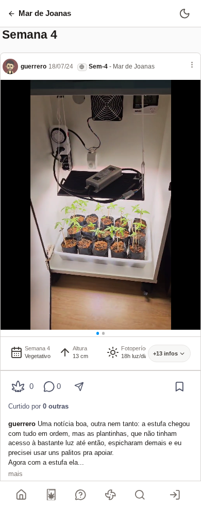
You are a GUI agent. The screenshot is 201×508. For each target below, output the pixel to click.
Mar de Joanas (134, 66)
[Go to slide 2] (103, 333)
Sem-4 (98, 66)
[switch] (184, 13)
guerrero (33, 66)
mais (15, 474)
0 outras (56, 406)
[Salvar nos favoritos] (180, 387)
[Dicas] (110, 494)
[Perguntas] (81, 494)
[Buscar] (140, 494)
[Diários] (51, 494)
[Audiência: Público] (82, 67)
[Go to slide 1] (97, 333)
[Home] (21, 494)
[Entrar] (175, 494)
